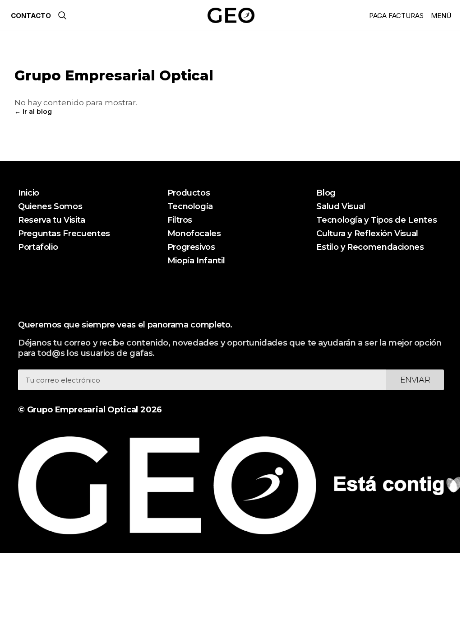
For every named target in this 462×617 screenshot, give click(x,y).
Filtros (179, 220)
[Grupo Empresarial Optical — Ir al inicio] (231, 15)
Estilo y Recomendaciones (370, 247)
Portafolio (38, 247)
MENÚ (441, 15)
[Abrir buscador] (62, 15)
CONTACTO (31, 15)
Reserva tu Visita (51, 220)
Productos (188, 193)
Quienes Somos (50, 206)
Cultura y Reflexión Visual (367, 233)
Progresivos (191, 247)
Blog (326, 193)
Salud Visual (340, 206)
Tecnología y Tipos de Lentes (376, 220)
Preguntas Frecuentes (64, 233)
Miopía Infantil (196, 261)
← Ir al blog (33, 112)
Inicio (28, 193)
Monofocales (194, 233)
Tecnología (190, 206)
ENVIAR (415, 380)
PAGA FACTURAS (396, 15)
